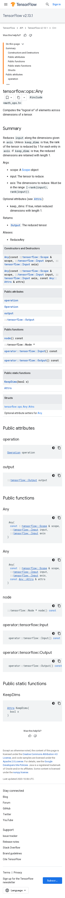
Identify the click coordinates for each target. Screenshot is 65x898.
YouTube (8, 820)
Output (15, 225)
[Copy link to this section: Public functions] (38, 498)
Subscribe (53, 880)
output (8, 313)
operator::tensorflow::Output (25, 360)
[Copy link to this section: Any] (12, 509)
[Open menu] (5, 4)
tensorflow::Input (31, 260)
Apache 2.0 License (13, 761)
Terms (6, 872)
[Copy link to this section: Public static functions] (50, 684)
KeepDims (10, 381)
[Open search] (47, 4)
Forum (6, 802)
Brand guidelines (12, 853)
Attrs (38, 199)
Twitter (7, 814)
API (21, 28)
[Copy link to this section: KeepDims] (23, 695)
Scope (26, 170)
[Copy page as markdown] (18, 97)
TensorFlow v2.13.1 (18, 15)
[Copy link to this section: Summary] (24, 129)
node (7, 338)
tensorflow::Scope (35, 257)
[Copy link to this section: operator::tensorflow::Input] (51, 625)
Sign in (57, 4)
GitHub (6, 808)
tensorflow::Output (20, 319)
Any (6, 257)
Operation (11, 306)
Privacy (18, 872)
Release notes (11, 841)
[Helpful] (25, 35)
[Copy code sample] (59, 448)
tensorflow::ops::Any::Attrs (19, 406)
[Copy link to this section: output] (17, 467)
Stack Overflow (11, 847)
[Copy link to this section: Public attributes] (38, 428)
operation (11, 300)
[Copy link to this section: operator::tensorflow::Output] (55, 653)
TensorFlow (9, 28)
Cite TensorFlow (12, 859)
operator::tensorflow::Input (24, 351)
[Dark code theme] (53, 448)
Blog (5, 796)
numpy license (20, 772)
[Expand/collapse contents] (23, 44)
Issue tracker (10, 835)
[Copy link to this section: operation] (22, 439)
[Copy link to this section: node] (15, 597)
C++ (54, 28)
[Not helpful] (30, 35)
